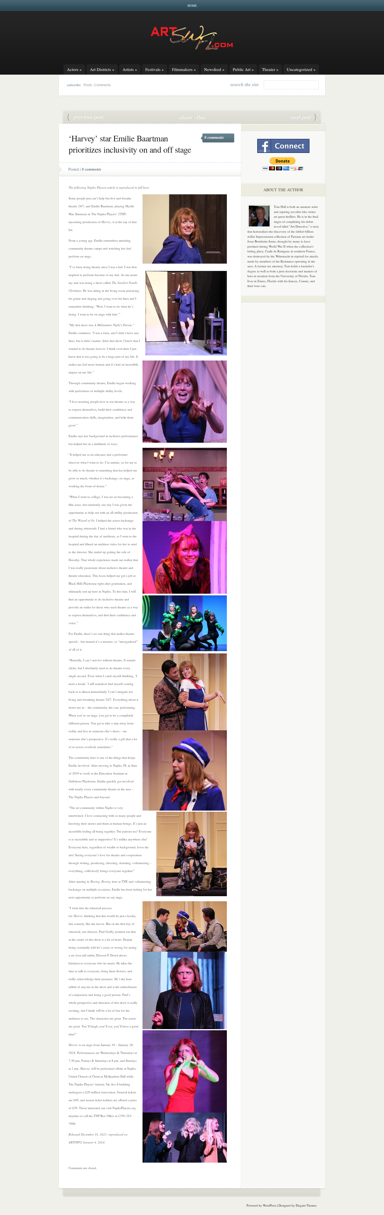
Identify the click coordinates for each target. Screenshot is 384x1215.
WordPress (269, 1205)
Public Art (243, 69)
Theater (270, 69)
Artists (130, 69)
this (199, 117)
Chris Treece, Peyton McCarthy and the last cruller (304, 117)
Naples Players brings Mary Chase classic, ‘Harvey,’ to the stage (85, 117)
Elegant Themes (306, 1205)
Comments (102, 85)
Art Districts (102, 69)
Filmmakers (184, 69)
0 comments (214, 137)
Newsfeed (214, 69)
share (186, 117)
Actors (74, 69)
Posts (87, 85)
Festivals (154, 69)
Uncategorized (301, 69)
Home (192, 5)
